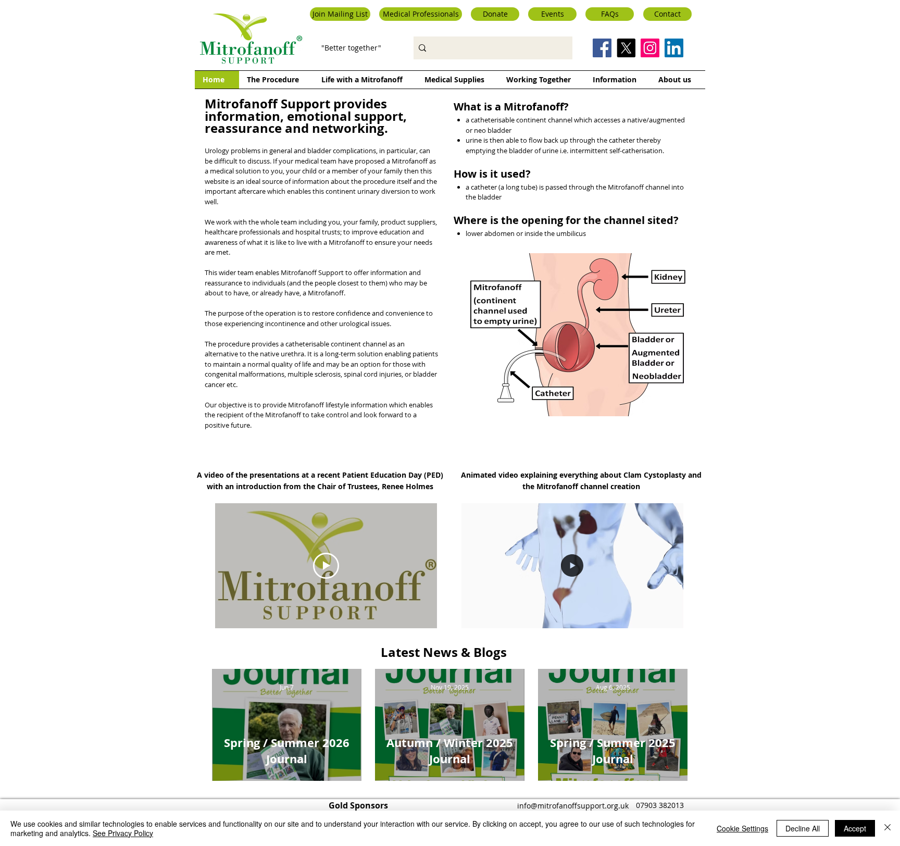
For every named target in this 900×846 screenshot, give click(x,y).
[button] (340, 14)
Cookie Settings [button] (742, 828)
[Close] (887, 828)
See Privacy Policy (123, 833)
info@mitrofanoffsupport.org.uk (573, 806)
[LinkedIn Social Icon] (674, 48)
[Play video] (326, 566)
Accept (855, 828)
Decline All (802, 828)
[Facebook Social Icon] (602, 48)
